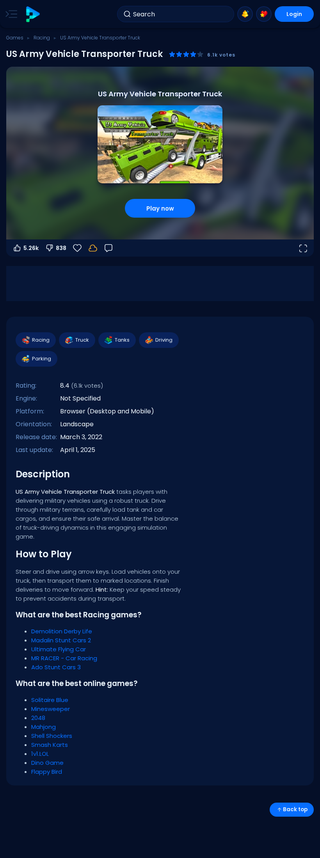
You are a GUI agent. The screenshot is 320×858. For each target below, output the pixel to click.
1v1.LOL (40, 754)
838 (61, 248)
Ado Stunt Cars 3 (56, 667)
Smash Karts (49, 745)
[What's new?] (245, 14)
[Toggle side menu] (10, 14)
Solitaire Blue (49, 700)
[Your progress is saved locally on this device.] (93, 248)
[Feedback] (108, 248)
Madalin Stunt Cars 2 (61, 640)
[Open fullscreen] (303, 248)
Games (14, 37)
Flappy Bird (46, 772)
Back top (295, 809)
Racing (42, 37)
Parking (41, 358)
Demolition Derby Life (61, 631)
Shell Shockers (51, 736)
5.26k (31, 248)
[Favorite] (264, 14)
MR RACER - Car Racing (64, 658)
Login (294, 14)
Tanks (122, 340)
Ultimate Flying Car (58, 649)
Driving (163, 340)
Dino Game (47, 763)
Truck (82, 340)
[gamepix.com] (32, 14)
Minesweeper (50, 709)
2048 (38, 718)
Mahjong (43, 727)
